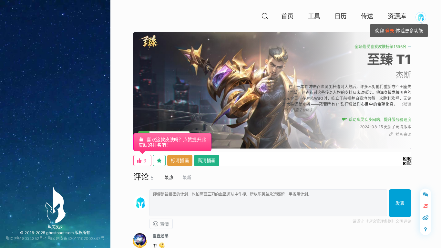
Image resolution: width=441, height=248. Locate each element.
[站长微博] (425, 217)
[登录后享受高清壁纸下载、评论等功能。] (420, 17)
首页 (287, 16)
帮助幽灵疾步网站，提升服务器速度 (380, 119)
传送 (367, 16)
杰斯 (403, 74)
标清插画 (180, 160)
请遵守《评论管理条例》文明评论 (382, 221)
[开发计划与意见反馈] (425, 194)
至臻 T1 (389, 59)
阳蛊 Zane (300, 110)
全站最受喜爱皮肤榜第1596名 (380, 46)
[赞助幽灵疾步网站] (425, 206)
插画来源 (403, 134)
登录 (389, 30)
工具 (314, 16)
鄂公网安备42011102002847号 (76, 238)
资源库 (397, 16)
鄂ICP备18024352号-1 (26, 238)
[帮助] (425, 229)
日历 (340, 16)
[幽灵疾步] (55, 204)
